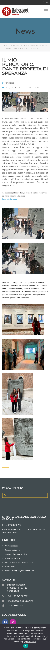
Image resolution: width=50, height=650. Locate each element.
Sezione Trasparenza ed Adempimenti (20, 562)
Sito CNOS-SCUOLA (12, 558)
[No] (46, 637)
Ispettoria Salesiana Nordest (16, 554)
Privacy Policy (10, 566)
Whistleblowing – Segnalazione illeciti (19, 571)
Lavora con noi (15, 605)
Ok (25, 646)
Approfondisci (30, 641)
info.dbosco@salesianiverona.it (24, 600)
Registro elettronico (12, 550)
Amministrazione (11, 546)
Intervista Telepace (9, 198)
